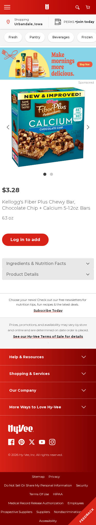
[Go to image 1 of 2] (44, 174)
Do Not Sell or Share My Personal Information (38, 485)
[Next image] (88, 127)
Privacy (54, 476)
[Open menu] (7, 7)
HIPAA (58, 494)
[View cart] (88, 7)
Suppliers (43, 512)
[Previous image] (8, 127)
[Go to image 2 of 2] (51, 174)
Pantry (35, 37)
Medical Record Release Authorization (35, 503)
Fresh (13, 37)
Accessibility (48, 521)
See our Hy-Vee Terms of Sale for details (48, 336)
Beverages (60, 37)
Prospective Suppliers (16, 512)
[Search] (77, 7)
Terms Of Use (39, 494)
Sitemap (38, 476)
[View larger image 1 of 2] (48, 127)
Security (82, 485)
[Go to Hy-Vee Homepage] (48, 7)
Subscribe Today (48, 310)
